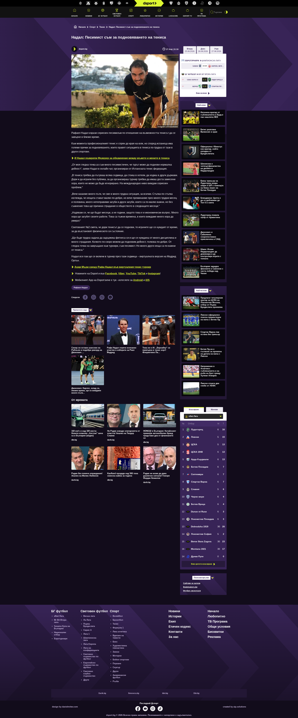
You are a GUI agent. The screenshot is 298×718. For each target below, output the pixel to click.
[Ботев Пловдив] (119, 3)
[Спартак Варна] (171, 3)
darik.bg (110, 440)
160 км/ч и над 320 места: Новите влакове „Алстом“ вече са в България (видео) (87, 433)
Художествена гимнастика (120, 646)
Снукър (116, 667)
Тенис (102, 27)
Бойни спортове (121, 659)
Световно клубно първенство (89, 673)
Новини (88, 16)
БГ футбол (102, 16)
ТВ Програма (201, 15)
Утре (216, 50)
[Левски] (88, 3)
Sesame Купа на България (62, 627)
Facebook (111, 273)
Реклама (214, 637)
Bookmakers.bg (190, 587)
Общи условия (219, 626)
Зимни (116, 652)
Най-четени (201, 290)
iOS (147, 280)
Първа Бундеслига (89, 625)
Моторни (117, 656)
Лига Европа (89, 644)
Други (86, 680)
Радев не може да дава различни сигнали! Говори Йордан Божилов (156, 475)
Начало (74, 16)
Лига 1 (86, 634)
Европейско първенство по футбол (90, 665)
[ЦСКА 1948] (104, 3)
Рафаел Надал (81, 288)
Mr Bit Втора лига (200, 74)
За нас (173, 637)
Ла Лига (87, 620)
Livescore (173, 16)
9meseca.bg (133, 693)
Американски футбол (119, 676)
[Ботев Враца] (194, 3)
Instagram (154, 273)
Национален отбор (60, 633)
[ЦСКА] (96, 3)
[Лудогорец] (80, 3)
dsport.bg (83, 49)
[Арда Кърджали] (111, 3)
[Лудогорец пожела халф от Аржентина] (203, 220)
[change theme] (226, 12)
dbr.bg (74, 440)
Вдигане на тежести (118, 636)
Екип (172, 621)
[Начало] (75, 27)
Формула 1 (118, 628)
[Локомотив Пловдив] (210, 3)
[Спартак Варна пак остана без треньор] (203, 337)
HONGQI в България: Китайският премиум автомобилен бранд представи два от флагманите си (159, 434)
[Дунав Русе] (202, 3)
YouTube (131, 273)
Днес (203, 50)
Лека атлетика (120, 631)
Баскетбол (118, 620)
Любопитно (145, 16)
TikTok (141, 273)
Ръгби (116, 681)
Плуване (117, 663)
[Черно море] (186, 3)
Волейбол (118, 616)
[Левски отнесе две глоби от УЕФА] (203, 388)
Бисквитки (216, 631)
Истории (159, 16)
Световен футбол (117, 15)
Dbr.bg (196, 693)
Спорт (131, 16)
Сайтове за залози (191, 583)
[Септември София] (127, 3)
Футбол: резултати (192, 591)
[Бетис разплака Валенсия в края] (203, 134)
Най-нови (201, 105)
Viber (121, 273)
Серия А (87, 630)
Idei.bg (165, 693)
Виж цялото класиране (201, 564)
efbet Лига (59, 616)
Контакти (175, 631)
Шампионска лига (203, 61)
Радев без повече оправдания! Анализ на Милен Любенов (86, 474)
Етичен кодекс (180, 626)
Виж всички (201, 93)
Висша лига (89, 616)
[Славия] (179, 3)
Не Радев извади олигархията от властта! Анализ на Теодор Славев (123, 433)
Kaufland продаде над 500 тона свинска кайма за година (122, 474)
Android (138, 280)
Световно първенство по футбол (90, 656)
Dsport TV (187, 16)
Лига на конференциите (91, 649)
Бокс (115, 642)
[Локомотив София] (217, 3)
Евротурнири (60, 638)
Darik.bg (102, 693)
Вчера (189, 50)
